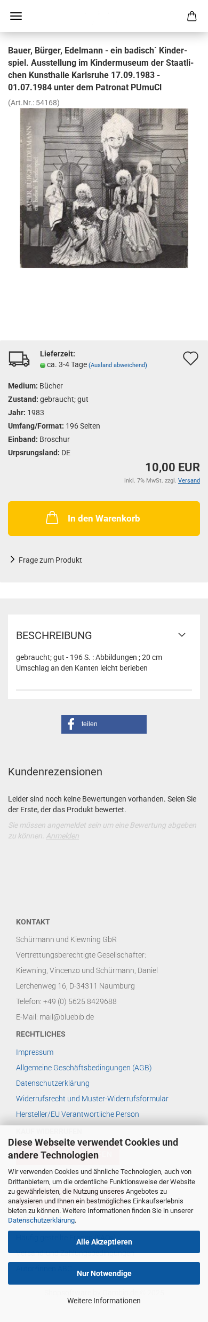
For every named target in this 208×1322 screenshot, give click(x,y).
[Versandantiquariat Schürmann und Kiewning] (104, 16)
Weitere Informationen (104, 1300)
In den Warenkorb (104, 518)
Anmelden (62, 835)
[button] (104, 724)
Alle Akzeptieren (104, 1242)
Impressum (34, 1052)
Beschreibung (54, 635)
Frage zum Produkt (50, 560)
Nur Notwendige (104, 1273)
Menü (16, 16)
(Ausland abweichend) (118, 365)
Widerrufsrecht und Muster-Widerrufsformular (92, 1098)
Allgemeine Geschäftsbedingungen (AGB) (84, 1067)
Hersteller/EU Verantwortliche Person (77, 1114)
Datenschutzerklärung (41, 1220)
